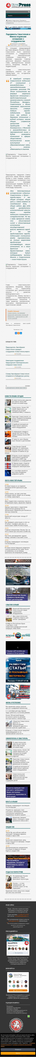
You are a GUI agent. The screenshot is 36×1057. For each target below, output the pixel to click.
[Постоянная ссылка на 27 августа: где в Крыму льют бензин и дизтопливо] (8, 444)
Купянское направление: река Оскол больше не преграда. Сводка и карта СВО (18, 841)
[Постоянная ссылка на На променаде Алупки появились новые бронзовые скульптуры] (9, 881)
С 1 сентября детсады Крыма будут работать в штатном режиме (18, 711)
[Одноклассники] (18, 333)
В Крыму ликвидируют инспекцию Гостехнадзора (16, 542)
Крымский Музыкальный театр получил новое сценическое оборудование (21, 611)
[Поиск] (29, 12)
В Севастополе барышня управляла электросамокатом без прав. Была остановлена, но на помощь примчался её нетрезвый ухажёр (17, 550)
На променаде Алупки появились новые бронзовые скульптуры (20, 877)
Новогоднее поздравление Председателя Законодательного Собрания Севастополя (17, 363)
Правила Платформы (14, 1007)
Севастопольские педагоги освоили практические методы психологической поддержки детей (17, 777)
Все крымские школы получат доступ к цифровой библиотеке (16, 707)
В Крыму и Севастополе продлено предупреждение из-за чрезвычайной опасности (17, 732)
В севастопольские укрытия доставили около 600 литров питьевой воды (21, 401)
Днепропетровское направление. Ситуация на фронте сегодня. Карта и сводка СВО (17, 849)
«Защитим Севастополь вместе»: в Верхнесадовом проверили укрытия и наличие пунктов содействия (17, 724)
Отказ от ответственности (15, 1011)
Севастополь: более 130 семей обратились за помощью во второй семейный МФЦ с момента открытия (17, 411)
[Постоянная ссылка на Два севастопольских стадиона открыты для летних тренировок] (9, 621)
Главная (10, 20)
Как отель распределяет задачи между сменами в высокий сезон (16, 536)
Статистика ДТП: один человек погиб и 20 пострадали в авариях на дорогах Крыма (15, 650)
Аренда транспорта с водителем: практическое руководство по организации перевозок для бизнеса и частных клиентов (18, 509)
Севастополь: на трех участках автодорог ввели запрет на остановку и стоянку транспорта (17, 495)
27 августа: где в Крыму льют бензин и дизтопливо (21, 440)
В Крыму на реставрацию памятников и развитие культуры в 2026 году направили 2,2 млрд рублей (21, 458)
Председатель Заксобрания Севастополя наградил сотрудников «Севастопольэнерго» (18, 349)
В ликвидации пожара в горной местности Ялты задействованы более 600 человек (21, 434)
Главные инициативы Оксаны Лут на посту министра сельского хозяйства (17, 530)
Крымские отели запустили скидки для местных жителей (18, 891)
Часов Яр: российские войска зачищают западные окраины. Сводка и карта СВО (16, 834)
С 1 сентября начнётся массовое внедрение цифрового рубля (20, 472)
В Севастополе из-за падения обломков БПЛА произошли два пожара (16, 487)
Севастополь (15, 20)
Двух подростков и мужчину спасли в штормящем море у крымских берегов (18, 502)
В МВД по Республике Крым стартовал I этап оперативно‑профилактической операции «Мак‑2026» (16, 626)
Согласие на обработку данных (17, 1013)
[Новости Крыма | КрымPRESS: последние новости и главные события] (18, 7)
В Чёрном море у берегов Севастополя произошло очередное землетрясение (21, 464)
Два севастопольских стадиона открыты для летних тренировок (20, 617)
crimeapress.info (13, 921)
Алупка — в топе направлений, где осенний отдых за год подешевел (20, 885)
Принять (18, 1053)
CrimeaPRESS (21, 43)
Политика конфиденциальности (17, 1010)
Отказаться (18, 1049)
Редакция (10, 1006)
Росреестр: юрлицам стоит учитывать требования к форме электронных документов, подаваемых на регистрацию (17, 812)
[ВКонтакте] (16, 333)
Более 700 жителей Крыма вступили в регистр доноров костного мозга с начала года (16, 716)
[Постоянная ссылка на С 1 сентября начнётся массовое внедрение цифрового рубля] (8, 476)
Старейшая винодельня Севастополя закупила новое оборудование (20, 425)
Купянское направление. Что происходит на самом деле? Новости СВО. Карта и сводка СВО (16, 863)
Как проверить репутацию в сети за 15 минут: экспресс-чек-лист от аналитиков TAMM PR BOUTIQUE (17, 523)
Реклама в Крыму (12, 1009)
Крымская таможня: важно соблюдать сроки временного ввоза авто (17, 794)
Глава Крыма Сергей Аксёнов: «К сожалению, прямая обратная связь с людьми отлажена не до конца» (17, 450)
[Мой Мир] (21, 333)
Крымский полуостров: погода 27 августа (16, 517)
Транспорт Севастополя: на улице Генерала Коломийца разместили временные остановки (21, 419)
